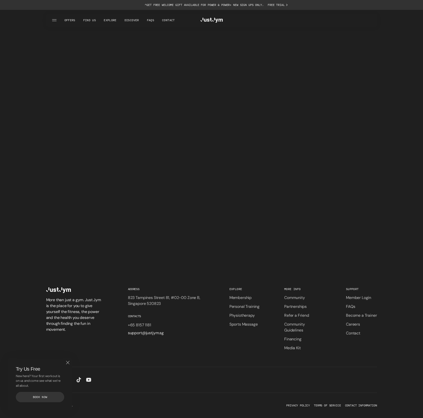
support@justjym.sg (146, 332)
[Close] (67, 363)
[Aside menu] (55, 20)
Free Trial (276, 5)
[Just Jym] (212, 20)
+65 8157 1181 (139, 325)
